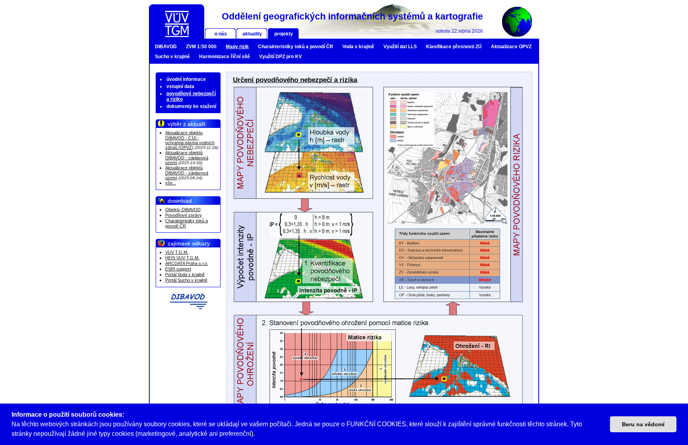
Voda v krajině (358, 46)
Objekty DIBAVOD (183, 209)
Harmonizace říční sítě (224, 56)
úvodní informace (186, 79)
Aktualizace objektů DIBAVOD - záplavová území (186, 157)
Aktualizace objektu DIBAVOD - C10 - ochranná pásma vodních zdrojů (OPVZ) (190, 140)
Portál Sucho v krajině (186, 280)
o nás (221, 34)
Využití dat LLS (400, 46)
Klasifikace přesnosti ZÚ (454, 46)
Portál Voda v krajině (185, 274)
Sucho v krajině (172, 56)
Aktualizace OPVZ (511, 46)
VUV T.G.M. (176, 252)
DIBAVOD (166, 46)
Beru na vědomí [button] (643, 424)
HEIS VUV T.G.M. (182, 257)
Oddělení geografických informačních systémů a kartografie (352, 16)
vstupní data (180, 86)
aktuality (252, 34)
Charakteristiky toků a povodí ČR (295, 46)
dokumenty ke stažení (191, 106)
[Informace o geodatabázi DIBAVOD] (188, 301)
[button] (257, 434)
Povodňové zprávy (183, 215)
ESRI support (178, 269)
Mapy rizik (237, 46)
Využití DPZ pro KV (280, 56)
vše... (170, 182)
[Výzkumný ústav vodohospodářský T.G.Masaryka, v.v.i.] (176, 21)
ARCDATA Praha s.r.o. (186, 263)
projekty (283, 34)
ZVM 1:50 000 (201, 46)
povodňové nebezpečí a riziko (191, 96)
